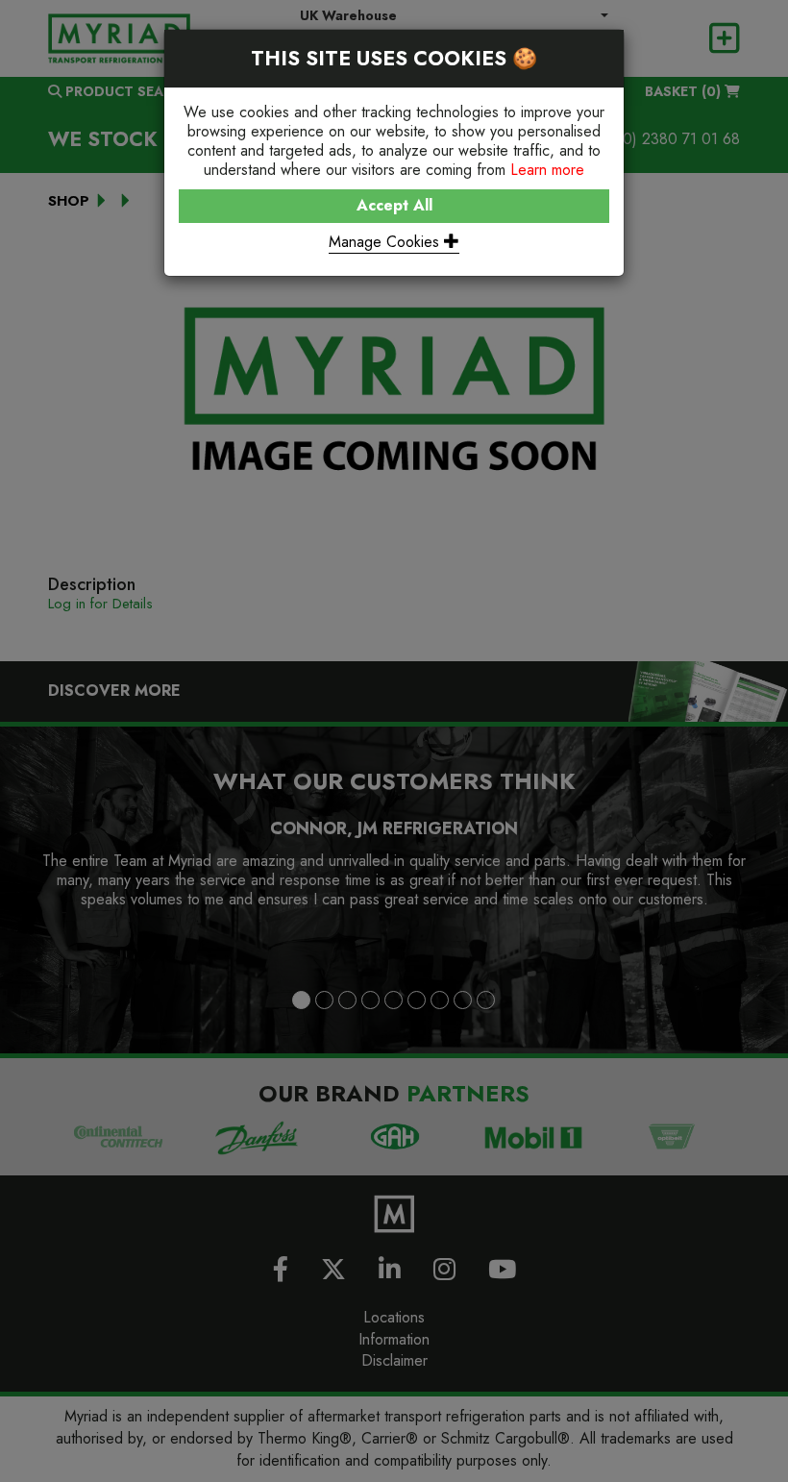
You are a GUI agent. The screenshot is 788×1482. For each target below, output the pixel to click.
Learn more (547, 170)
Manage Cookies (386, 242)
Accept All (394, 205)
